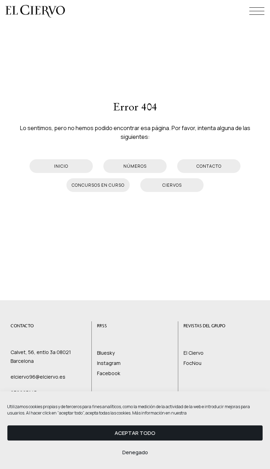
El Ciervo (194, 352)
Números (135, 166)
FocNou (192, 363)
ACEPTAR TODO (135, 433)
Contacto (209, 166)
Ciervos (172, 185)
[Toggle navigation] (257, 11)
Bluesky (106, 352)
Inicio (61, 166)
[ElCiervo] (35, 11)
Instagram (109, 363)
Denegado (135, 452)
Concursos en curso (98, 185)
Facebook (108, 373)
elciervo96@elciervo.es (38, 376)
